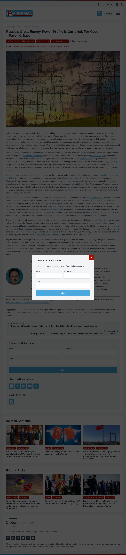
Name (38, 271)
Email (38, 281)
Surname (68, 271)
